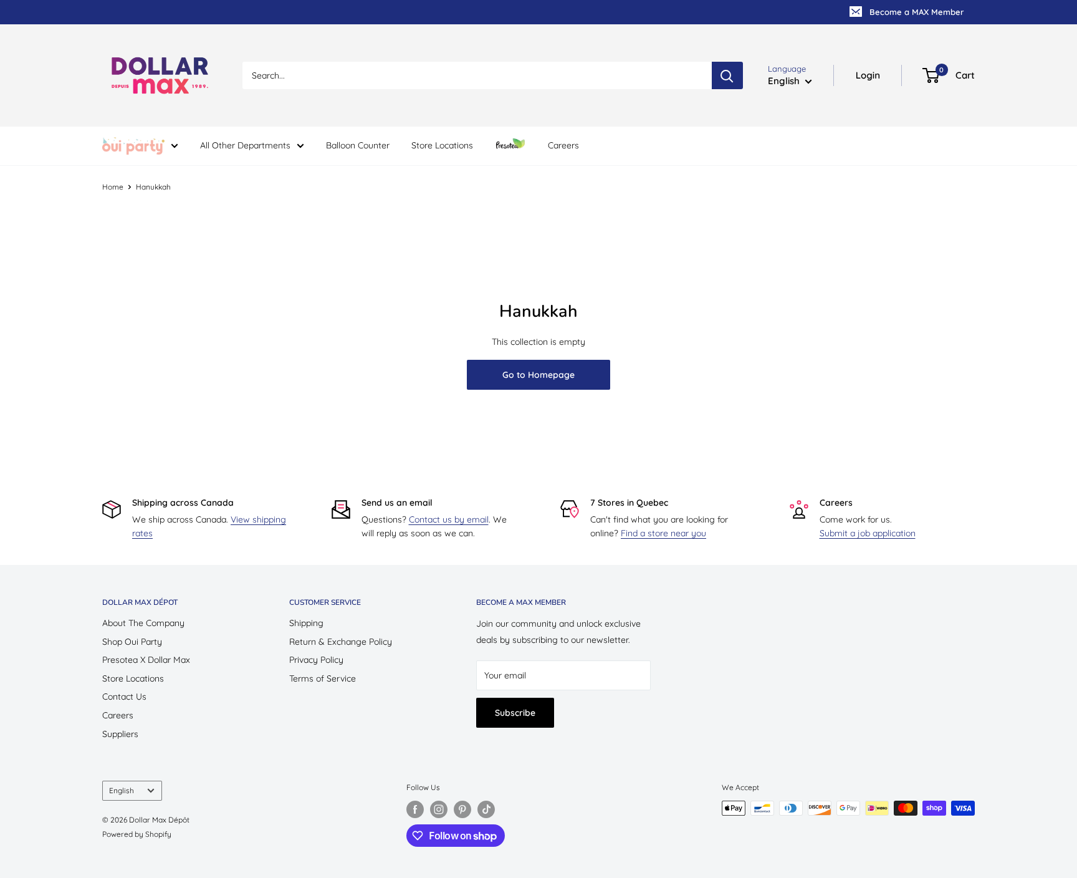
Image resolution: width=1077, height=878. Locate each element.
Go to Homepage (538, 374)
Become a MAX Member (916, 12)
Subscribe (515, 712)
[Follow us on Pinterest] (462, 809)
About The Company (143, 623)
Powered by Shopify (136, 834)
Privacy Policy (316, 659)
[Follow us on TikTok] (486, 809)
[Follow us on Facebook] (415, 809)
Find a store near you (663, 533)
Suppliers (120, 734)
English (121, 790)
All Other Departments (245, 145)
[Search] (727, 75)
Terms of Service (322, 678)
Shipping (306, 623)
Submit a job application (868, 533)
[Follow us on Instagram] (439, 809)
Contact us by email (449, 519)
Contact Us (124, 696)
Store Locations (442, 145)
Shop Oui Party (132, 641)
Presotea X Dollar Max (146, 659)
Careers (563, 145)
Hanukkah (153, 186)
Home (112, 186)
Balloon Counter (358, 145)
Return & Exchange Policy (340, 641)
